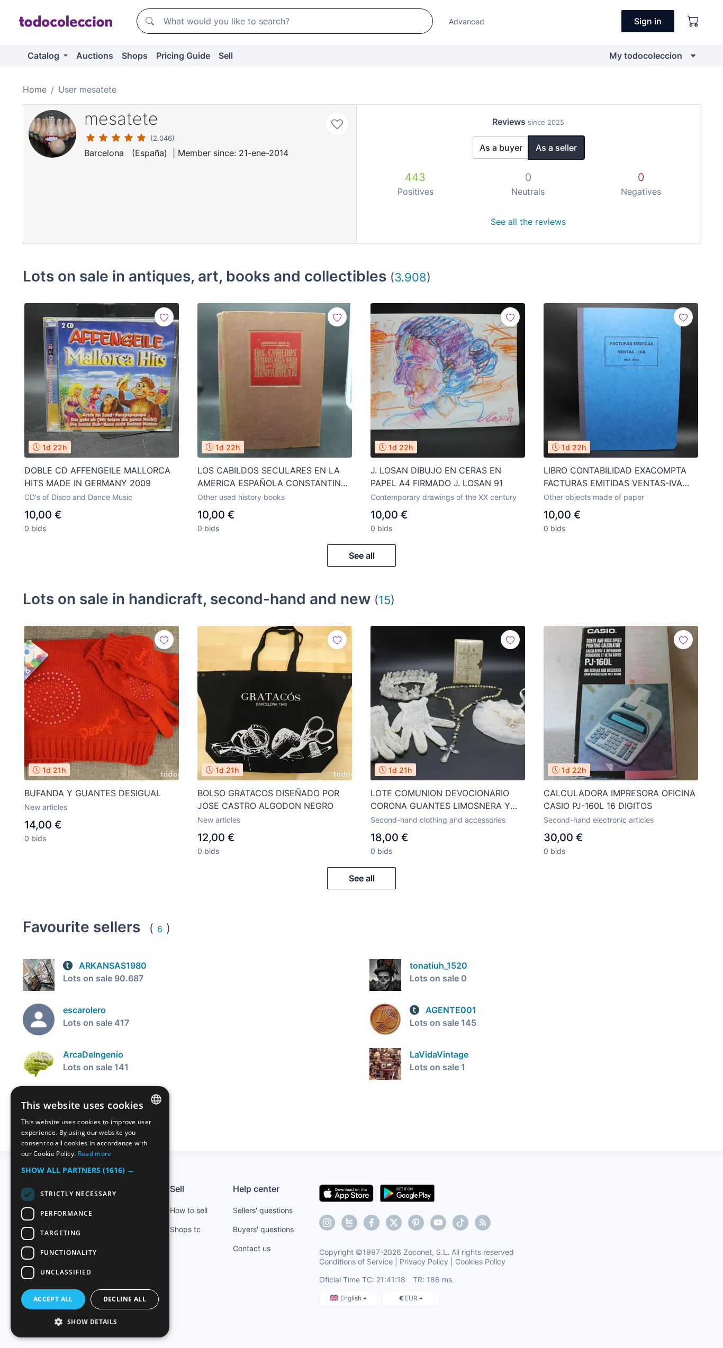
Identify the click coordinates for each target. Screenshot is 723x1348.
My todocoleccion (645, 55)
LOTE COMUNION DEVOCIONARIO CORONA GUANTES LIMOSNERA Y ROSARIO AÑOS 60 (440, 800)
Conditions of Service (356, 1261)
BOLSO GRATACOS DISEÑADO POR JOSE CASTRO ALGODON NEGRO (268, 799)
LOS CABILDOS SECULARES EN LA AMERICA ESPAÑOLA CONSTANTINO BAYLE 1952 (272, 477)
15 (384, 600)
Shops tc (185, 1229)
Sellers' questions (263, 1210)
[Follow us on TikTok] (460, 1223)
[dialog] (90, 1211)
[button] (90, 1170)
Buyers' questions (263, 1229)
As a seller (556, 147)
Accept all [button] (53, 1299)
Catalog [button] (44, 55)
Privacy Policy (424, 1261)
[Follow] (164, 316)
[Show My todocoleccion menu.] (693, 55)
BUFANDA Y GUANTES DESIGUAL (92, 793)
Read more (95, 1153)
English (351, 1298)
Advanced (466, 21)
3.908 (410, 277)
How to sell (188, 1210)
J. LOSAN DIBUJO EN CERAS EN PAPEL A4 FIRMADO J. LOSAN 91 (436, 476)
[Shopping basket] (693, 21)
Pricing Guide (183, 55)
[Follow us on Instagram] (327, 1223)
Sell (226, 55)
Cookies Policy (480, 1261)
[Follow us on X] (394, 1223)
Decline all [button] (124, 1299)
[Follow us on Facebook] (371, 1223)
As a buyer (501, 147)
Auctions (94, 55)
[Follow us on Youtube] (438, 1223)
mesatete (121, 118)
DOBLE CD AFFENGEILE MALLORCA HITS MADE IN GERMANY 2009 (97, 476)
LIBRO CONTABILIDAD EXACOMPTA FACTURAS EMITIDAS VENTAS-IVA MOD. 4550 (615, 477)
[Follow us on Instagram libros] (349, 1223)
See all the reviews (528, 221)
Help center (256, 1188)
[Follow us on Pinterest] (416, 1223)
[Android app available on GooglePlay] (407, 1192)
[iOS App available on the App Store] (346, 1192)
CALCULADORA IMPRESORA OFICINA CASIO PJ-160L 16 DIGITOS (619, 799)
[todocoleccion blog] (483, 1223)
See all (362, 555)
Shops (135, 55)
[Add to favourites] (337, 124)
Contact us (251, 1248)
